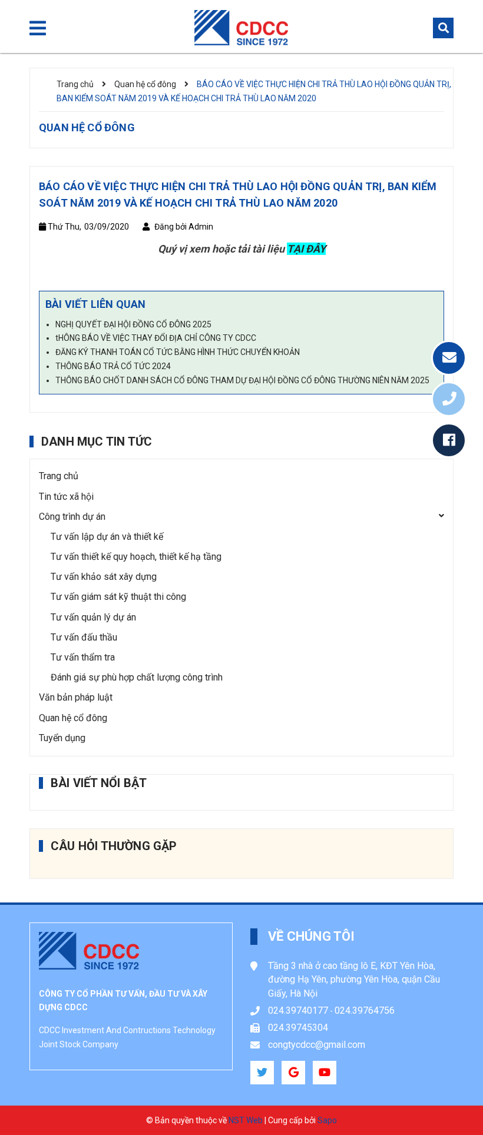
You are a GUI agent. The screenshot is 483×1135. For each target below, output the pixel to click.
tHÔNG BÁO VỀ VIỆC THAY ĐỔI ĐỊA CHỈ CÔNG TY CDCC (155, 338)
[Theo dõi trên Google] (293, 1072)
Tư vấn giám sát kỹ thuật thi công (118, 596)
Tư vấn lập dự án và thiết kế (107, 536)
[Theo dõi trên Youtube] (324, 1072)
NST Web (246, 1120)
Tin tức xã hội (66, 496)
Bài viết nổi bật (99, 783)
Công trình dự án (72, 516)
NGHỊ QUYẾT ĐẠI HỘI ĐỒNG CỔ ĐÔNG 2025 (133, 324)
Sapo (327, 1120)
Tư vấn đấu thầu (84, 637)
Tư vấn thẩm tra (83, 657)
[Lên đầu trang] (448, 1096)
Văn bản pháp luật (76, 697)
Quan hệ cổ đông (73, 718)
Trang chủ (58, 476)
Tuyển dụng (62, 738)
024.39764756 (365, 1010)
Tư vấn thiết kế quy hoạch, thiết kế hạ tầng (136, 556)
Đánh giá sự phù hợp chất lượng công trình (137, 677)
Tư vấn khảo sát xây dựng (104, 576)
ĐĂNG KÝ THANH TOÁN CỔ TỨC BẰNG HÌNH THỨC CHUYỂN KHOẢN (177, 352)
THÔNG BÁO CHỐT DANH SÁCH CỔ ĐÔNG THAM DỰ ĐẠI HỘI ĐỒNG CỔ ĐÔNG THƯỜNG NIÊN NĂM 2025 (242, 380)
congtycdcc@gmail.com (316, 1044)
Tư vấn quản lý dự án (93, 617)
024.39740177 (298, 1010)
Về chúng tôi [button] (311, 936)
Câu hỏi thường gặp (114, 846)
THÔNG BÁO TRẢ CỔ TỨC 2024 (113, 366)
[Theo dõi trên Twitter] (262, 1072)
